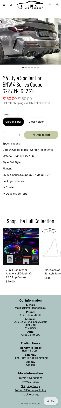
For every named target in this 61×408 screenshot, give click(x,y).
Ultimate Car (34, 403)
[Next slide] (54, 257)
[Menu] (3, 5)
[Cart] (57, 4)
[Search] (10, 4)
